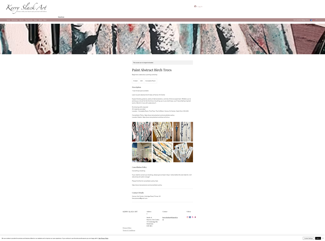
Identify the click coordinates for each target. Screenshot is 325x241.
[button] (316, 19)
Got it (318, 238)
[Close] (323, 238)
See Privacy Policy (103, 238)
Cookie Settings (308, 238)
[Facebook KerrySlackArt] (190, 217)
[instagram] (314, 20)
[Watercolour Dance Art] (311, 20)
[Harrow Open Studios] (192, 217)
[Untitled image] (142, 132)
